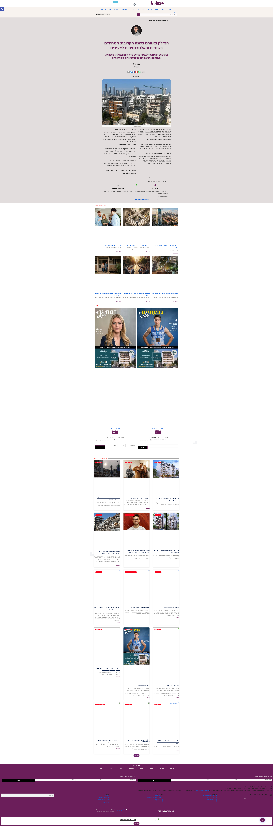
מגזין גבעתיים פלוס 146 (158, 428)
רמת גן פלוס (138, 199)
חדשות (150, 9)
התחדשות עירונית (141, 9)
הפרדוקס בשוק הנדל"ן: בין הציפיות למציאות (138, 245)
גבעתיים (169, 9)
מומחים (116, 9)
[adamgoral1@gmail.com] (118, 185)
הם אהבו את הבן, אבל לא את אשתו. (140, 607)
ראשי (174, 9)
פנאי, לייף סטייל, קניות (106, 9)
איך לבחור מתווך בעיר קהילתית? (112, 245)
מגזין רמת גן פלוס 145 (115, 428)
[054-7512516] (155, 185)
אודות (107, 794)
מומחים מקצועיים (125, 9)
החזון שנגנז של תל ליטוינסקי (171, 607)
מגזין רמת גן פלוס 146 (173, 686)
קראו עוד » (175, 253)
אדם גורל (165, 177)
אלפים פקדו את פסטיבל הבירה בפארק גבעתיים (107, 740)
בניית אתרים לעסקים (128, 820)
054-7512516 (155, 188)
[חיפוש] (138, 14)
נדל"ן (133, 9)
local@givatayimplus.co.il (202, 790)
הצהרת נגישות (164, 811)
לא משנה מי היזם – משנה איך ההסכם (140, 498)
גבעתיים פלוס (145, 199)
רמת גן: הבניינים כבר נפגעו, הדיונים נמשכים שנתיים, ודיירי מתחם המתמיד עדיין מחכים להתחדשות (167, 742)
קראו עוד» (177, 506)
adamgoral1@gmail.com (118, 188)
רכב (175, 12)
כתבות (156, 9)
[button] (139, 72)
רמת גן (162, 9)
